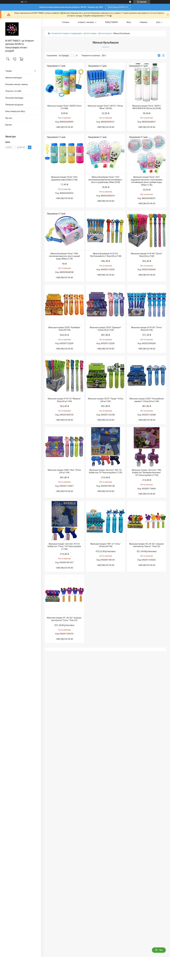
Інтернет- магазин (86, 22)
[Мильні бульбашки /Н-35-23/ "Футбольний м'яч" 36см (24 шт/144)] (105, 230)
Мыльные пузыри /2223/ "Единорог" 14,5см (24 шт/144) (105, 328)
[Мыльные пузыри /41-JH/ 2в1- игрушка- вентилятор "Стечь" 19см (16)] (64, 594)
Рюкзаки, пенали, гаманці (16, 84)
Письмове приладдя (14, 98)
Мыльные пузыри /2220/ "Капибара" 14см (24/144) (64, 328)
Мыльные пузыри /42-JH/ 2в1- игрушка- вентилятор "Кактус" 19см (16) (146, 545)
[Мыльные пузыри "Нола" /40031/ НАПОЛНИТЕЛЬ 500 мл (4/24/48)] (146, 82)
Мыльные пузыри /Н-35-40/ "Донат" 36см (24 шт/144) (146, 254)
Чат (161, 950)
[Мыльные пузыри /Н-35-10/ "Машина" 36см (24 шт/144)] (64, 375)
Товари (8, 71)
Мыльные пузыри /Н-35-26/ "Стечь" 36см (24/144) (146, 328)
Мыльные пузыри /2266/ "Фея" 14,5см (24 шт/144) (64, 471)
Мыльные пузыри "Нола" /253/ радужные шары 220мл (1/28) (64, 178)
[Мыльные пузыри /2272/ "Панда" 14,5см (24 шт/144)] (105, 375)
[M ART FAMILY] (20, 29)
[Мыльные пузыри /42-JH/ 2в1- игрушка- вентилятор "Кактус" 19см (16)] (146, 521)
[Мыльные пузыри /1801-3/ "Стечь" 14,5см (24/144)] (105, 521)
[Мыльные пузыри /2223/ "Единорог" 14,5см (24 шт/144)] (105, 304)
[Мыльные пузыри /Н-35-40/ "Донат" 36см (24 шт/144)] (146, 230)
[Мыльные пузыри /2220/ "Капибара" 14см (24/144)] (64, 304)
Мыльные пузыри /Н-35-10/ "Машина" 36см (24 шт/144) (64, 400)
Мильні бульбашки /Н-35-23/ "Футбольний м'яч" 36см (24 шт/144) (105, 254)
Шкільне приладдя (13, 78)
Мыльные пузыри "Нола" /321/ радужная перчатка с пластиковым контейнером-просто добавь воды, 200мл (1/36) (146, 181)
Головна (65, 22)
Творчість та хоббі (13, 91)
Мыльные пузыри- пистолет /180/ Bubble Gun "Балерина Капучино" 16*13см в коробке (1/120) (147, 472)
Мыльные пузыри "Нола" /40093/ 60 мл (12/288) (64, 107)
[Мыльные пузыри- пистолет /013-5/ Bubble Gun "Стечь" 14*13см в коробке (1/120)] (64, 521)
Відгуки (8, 125)
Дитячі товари (90, 33)
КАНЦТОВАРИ (111, 22)
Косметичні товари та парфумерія (67, 33)
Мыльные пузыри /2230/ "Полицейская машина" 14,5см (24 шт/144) (146, 400)
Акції (129, 22)
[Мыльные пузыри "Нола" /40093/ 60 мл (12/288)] (64, 82)
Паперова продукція (14, 105)
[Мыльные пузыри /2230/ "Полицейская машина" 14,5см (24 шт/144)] (146, 375)
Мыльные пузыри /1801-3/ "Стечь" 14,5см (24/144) (105, 545)
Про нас (8, 118)
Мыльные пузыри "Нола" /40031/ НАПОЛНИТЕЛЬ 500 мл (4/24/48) (146, 107)
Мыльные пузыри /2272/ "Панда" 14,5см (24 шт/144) (105, 400)
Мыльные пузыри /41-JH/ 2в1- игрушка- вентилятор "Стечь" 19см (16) (64, 619)
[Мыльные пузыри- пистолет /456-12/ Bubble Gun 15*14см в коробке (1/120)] (105, 447)
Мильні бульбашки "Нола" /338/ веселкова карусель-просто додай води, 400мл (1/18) (64, 256)
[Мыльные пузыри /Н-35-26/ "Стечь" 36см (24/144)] (146, 304)
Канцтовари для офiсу (15, 111)
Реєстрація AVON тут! (118, 7)
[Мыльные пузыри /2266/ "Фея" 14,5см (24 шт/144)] (64, 447)
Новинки (143, 22)
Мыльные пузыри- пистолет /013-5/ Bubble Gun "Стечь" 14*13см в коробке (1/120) (64, 546)
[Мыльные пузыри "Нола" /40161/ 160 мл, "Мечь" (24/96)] (105, 82)
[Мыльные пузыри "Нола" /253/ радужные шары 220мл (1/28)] (64, 154)
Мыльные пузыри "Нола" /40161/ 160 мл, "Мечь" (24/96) (105, 107)
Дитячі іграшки (105, 33)
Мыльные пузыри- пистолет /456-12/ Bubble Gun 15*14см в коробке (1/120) (105, 471)
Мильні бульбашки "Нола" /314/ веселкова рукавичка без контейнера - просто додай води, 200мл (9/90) (106, 179)
